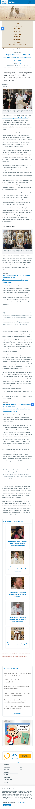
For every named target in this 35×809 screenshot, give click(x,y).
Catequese (17, 34)
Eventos (6, 764)
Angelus (17, 28)
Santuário (7, 777)
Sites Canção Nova (32, 2)
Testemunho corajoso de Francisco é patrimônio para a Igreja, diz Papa (15, 701)
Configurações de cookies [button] (9, 802)
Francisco (24, 48)
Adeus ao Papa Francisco (17, 44)
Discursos (17, 42)
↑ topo (17, 762)
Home (17, 23)
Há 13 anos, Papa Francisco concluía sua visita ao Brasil (16, 681)
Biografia (17, 31)
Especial (11, 48)
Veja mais (17, 713)
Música (6, 772)
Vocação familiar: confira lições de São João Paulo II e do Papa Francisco (17, 674)
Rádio (21, 767)
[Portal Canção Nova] (4, 2)
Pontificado (17, 48)
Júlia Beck (18, 63)
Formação (7, 767)
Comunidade (8, 779)
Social (6, 782)
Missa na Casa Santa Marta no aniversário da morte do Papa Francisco (17, 707)
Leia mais (4, 800)
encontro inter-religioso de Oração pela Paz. (15, 118)
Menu (29, 2)
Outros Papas (17, 26)
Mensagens (17, 39)
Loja (21, 769)
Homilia (17, 36)
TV (20, 764)
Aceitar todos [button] (7, 805)
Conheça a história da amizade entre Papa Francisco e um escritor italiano (17, 694)
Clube (6, 774)
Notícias (5, 48)
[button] (2, 28)
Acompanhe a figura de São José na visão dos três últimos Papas (16, 687)
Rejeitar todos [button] (21, 802)
